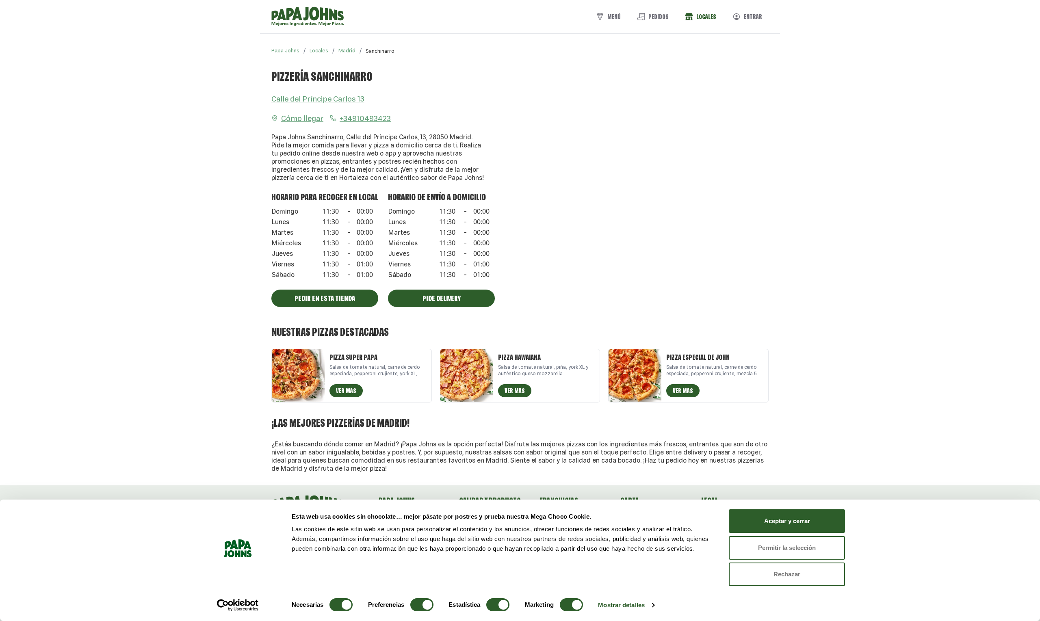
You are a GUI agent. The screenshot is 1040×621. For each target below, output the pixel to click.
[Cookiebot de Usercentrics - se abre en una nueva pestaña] (237, 605)
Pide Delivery (441, 298)
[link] (380, 51)
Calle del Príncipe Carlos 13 (317, 98)
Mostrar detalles (621, 605)
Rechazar (787, 574)
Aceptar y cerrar (787, 520)
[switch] (421, 604)
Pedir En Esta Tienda (325, 298)
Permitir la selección (787, 547)
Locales (319, 51)
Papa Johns (285, 51)
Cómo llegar (302, 118)
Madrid (346, 51)
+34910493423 (365, 118)
